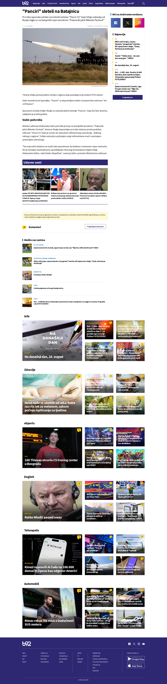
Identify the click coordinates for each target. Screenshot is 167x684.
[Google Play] (136, 659)
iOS (87, 561)
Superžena (45, 662)
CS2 (26, 456)
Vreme (79, 662)
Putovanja (45, 656)
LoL (88, 435)
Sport (24, 656)
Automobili (63, 659)
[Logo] (25, 3)
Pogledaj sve (127, 97)
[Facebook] (116, 23)
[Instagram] (139, 23)
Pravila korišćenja (100, 659)
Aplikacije (96, 665)
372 (30, 245)
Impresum (96, 656)
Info (24, 653)
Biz (23, 659)
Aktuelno (29, 399)
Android (121, 542)
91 (29, 272)
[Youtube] (143, 644)
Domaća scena (124, 433)
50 (29, 259)
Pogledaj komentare (95, 226)
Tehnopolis (63, 656)
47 (24, 227)
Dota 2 (89, 455)
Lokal (61, 662)
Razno (27, 353)
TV (78, 656)
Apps (120, 564)
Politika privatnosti (100, 662)
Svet (36, 285)
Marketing (97, 653)
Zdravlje (44, 653)
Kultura (44, 659)
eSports (62, 653)
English (28, 514)
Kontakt (96, 671)
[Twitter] (127, 23)
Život (24, 662)
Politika (121, 347)
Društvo (37, 272)
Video (79, 653)
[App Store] (136, 665)
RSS (94, 668)
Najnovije (36, 3)
